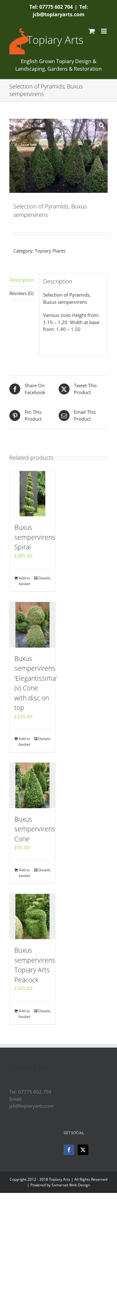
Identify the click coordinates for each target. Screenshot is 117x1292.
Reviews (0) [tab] (21, 293)
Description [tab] (21, 280)
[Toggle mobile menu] (104, 31)
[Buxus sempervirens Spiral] (32, 494)
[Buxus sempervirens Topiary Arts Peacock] (32, 916)
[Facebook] (69, 1149)
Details (44, 578)
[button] (101, 125)
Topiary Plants (50, 251)
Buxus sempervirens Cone (34, 829)
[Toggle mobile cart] (92, 31)
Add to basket (24, 580)
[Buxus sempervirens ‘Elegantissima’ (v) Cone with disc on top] (32, 625)
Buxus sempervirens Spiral (34, 537)
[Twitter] (83, 1149)
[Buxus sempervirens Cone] (32, 785)
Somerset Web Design (70, 1185)
